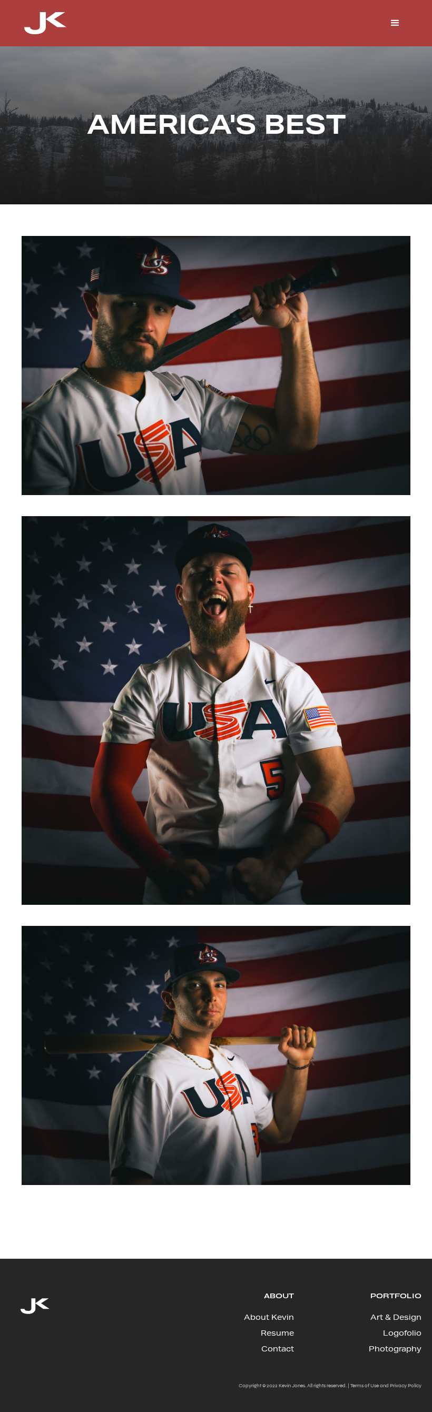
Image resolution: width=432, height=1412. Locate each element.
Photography (395, 1349)
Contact (277, 1349)
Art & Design (395, 1317)
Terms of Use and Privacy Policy (385, 1385)
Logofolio (402, 1333)
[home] (45, 23)
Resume (277, 1333)
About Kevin (269, 1317)
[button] (395, 23)
